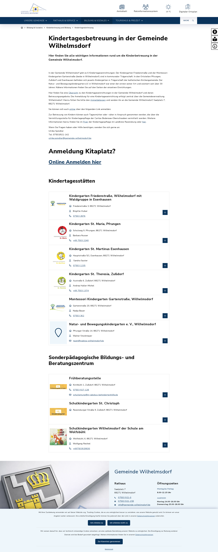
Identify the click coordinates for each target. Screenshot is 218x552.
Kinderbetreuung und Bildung (58, 27)
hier (144, 122)
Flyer (85, 122)
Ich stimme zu (96, 523)
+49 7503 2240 (81, 240)
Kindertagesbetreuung (84, 27)
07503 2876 (79, 216)
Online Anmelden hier (75, 162)
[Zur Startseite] (22, 27)
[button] (214, 31)
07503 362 (78, 315)
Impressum (109, 549)
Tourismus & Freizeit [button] (128, 20)
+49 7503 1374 (81, 290)
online (72, 109)
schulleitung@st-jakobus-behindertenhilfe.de (95, 394)
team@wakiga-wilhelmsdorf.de (88, 340)
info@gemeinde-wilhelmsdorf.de (134, 504)
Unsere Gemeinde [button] (34, 20)
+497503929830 (81, 448)
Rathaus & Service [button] (64, 20)
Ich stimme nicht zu (119, 523)
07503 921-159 (126, 501)
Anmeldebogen (98, 100)
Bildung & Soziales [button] (95, 20)
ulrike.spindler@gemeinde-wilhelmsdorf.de (70, 138)
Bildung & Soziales (35, 27)
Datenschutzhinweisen (146, 516)
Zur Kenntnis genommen (109, 541)
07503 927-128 (81, 389)
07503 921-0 (124, 497)
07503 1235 (79, 265)
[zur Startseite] (33, 8)
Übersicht (73, 92)
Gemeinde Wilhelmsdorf (143, 471)
